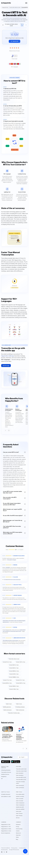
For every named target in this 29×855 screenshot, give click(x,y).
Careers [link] (17, 830)
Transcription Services (6, 772)
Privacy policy (14, 847)
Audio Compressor (20, 802)
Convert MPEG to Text (14, 671)
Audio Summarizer (20, 785)
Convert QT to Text (20, 680)
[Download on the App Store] (5, 761)
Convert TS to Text (7, 680)
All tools (17, 817)
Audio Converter (19, 800)
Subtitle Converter (20, 796)
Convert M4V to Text (13, 668)
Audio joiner (18, 811)
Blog (17, 839)
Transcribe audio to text (21, 769)
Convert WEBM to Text (14, 677)
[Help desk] (25, 851)
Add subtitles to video (6, 796)
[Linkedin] (1, 852)
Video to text (19, 703)
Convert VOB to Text (13, 689)
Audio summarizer (7, 710)
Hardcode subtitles (20, 809)
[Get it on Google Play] (15, 761)
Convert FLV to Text (7, 662)
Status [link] (17, 837)
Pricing (17, 826)
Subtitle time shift (20, 807)
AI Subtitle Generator (5, 794)
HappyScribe (5, 7)
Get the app (6, 365)
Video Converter (19, 798)
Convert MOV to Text (14, 665)
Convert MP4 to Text (7, 683)
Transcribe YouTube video (14, 713)
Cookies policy (22, 847)
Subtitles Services (5, 774)
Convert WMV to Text (14, 686)
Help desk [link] (18, 835)
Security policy (4, 849)
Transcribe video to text (14, 7)
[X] (4, 852)
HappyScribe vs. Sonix (6, 830)
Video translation (19, 775)
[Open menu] (26, 3)
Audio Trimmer (19, 815)
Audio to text (9, 703)
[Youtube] (6, 852)
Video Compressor (20, 805)
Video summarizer (20, 710)
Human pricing (19, 828)
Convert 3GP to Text (20, 662)
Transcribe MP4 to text (21, 779)
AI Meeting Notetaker (5, 770)
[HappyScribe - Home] (6, 3)
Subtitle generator (7, 707)
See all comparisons (5, 833)
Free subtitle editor (20, 794)
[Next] (9, 430)
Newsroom (18, 833)
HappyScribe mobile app (7, 356)
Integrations (3, 776)
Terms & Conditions (5, 847)
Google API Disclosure (14, 849)
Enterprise (18, 824)
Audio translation (19, 773)
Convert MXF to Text (20, 683)
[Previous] (5, 430)
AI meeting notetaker (20, 707)
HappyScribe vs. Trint (6, 826)
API (2, 778)
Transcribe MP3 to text (21, 777)
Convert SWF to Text (13, 674)
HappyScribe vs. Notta (6, 828)
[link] (14, 25)
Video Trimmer (19, 813)
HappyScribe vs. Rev (5, 824)
